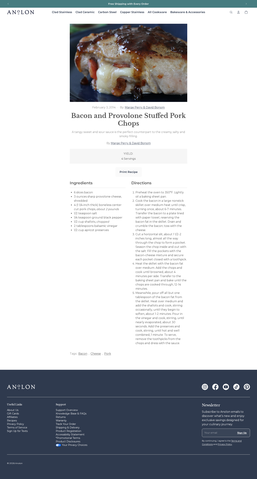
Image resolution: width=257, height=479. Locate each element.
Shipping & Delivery (68, 427)
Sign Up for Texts (17, 431)
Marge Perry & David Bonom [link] (131, 143)
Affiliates (12, 417)
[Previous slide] (8, 4)
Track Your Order (66, 424)
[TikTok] (236, 387)
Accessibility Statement (70, 434)
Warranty (61, 420)
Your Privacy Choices (74, 445)
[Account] (238, 12)
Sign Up (242, 432)
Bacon (82, 353)
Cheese (96, 353)
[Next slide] (246, 4)
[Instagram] (205, 387)
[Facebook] (215, 387)
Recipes (12, 420)
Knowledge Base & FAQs (71, 413)
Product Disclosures (68, 441)
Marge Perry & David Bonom (145, 107)
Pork (107, 353)
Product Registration (68, 431)
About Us (12, 410)
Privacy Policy (15, 424)
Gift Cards (13, 413)
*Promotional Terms (68, 438)
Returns (61, 417)
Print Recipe (129, 172)
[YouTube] (226, 387)
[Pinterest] (247, 387)
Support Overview (67, 410)
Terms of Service (17, 427)
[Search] (231, 12)
